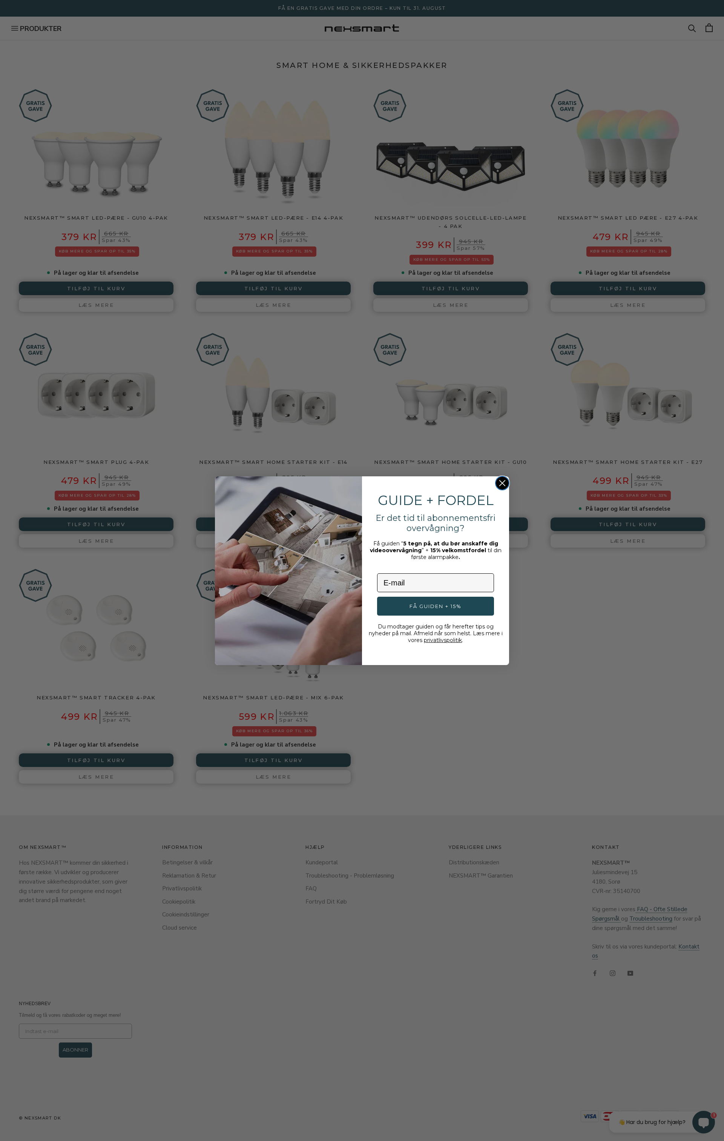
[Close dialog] (502, 483)
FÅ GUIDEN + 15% (436, 606)
